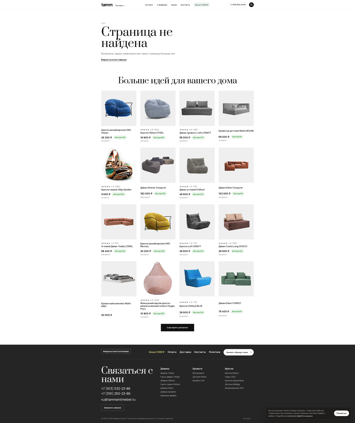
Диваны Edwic (166, 388)
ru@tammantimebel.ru (118, 399)
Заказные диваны (168, 395)
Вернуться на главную (114, 59)
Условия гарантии (165, 418)
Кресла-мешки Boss (234, 380)
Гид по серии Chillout (170, 384)
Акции (174, 4)
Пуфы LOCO (230, 376)
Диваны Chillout (167, 380)
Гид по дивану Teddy (170, 376)
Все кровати (198, 373)
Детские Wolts (199, 376)
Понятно (342, 413)
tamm (106, 5)
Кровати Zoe (199, 380)
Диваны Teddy (167, 373)
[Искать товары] (251, 4)
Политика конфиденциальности (141, 418)
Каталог (149, 4)
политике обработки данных (300, 416)
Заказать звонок (112, 407)
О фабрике (162, 4)
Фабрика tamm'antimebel (116, 351)
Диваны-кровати (168, 391)
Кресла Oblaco (232, 373)
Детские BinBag (232, 384)
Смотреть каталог (177, 327)
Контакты (185, 4)
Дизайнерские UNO (234, 388)
